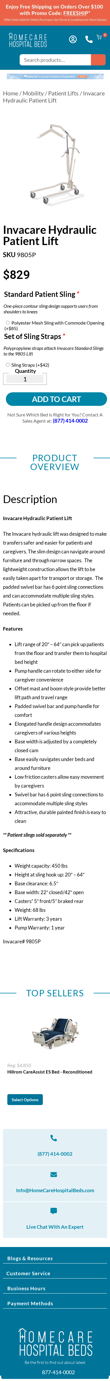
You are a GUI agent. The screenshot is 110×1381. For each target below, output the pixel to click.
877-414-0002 (58, 1372)
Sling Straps (30, 365)
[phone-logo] (89, 39)
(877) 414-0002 (55, 1154)
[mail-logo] (53, 1174)
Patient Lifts (63, 93)
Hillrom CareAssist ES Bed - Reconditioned (49, 1071)
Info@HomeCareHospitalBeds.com (55, 1190)
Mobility (33, 93)
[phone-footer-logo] (53, 1138)
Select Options (25, 1099)
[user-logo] (73, 39)
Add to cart (56, 399)
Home (10, 93)
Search (98, 59)
